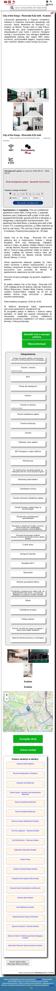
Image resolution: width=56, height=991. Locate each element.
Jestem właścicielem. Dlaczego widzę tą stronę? (17, 963)
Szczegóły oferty (28, 739)
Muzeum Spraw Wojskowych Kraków (25, 821)
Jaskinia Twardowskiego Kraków (25, 869)
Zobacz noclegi (28, 750)
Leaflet (37, 731)
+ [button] (7, 695)
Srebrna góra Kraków (25, 898)
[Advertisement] (28, 65)
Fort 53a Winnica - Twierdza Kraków (25, 840)
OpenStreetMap (47, 731)
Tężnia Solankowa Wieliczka (25, 802)
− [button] (7, 699)
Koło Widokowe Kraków (25, 907)
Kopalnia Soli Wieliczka (25, 783)
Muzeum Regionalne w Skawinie (25, 773)
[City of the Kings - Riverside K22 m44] (17, 95)
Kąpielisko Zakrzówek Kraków (25, 850)
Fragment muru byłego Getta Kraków (25, 879)
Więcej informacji (37, 344)
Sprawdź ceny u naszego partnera (37, 335)
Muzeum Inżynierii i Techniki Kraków (25, 926)
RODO (51, 985)
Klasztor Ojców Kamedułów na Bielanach (25, 888)
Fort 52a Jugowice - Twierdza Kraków (25, 831)
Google (39, 979)
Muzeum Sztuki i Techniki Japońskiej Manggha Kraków (25, 937)
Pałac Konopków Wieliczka (25, 812)
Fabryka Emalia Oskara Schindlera (25, 917)
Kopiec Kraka (25, 859)
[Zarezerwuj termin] (52, 13)
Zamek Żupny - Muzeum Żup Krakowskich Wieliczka (25, 793)
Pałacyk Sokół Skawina (25, 764)
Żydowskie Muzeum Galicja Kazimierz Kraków (25, 945)
